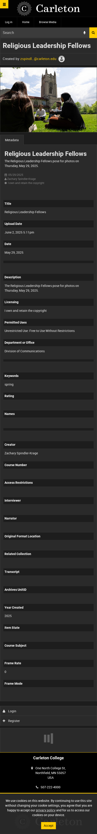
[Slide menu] (4, 4)
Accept (48, 825)
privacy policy (45, 810)
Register (13, 721)
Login (11, 711)
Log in (8, 22)
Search (93, 32)
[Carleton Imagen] (48, 8)
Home (25, 22)
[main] (48, 395)
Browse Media (47, 22)
